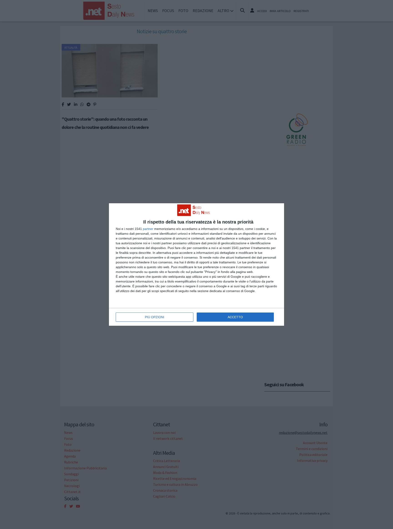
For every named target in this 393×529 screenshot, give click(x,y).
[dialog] (196, 264)
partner (148, 228)
